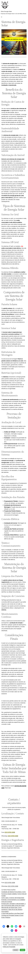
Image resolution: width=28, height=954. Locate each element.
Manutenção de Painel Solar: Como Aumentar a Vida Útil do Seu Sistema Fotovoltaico (11, 909)
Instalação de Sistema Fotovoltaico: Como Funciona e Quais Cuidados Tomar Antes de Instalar (13, 893)
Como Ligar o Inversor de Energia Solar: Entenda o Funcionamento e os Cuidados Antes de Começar (13, 899)
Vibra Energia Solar (6, 11)
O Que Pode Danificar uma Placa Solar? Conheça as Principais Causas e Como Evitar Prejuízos (12, 915)
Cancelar (15, 950)
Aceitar (22, 950)
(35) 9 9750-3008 (10, 832)
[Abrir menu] (1, 17)
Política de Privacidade (9, 946)
